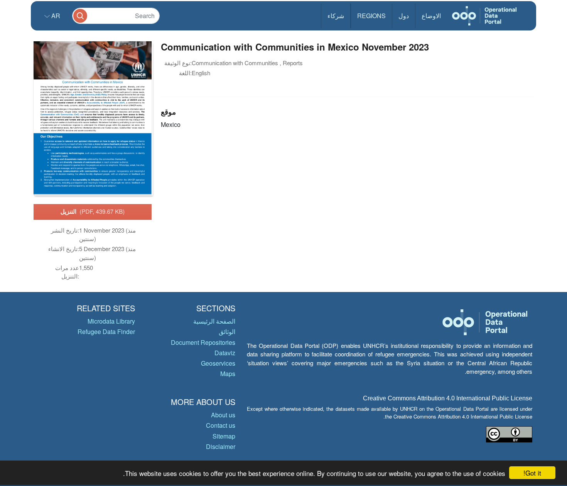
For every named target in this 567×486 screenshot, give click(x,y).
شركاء (335, 15)
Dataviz (224, 352)
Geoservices (218, 363)
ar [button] (55, 15)
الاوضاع (431, 15)
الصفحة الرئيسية (214, 321)
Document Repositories (203, 342)
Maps (227, 373)
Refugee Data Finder (106, 331)
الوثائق (227, 331)
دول (403, 15)
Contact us (220, 425)
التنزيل (93, 211)
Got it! (532, 473)
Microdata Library (111, 321)
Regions (371, 15)
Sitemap (224, 436)
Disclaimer (220, 446)
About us (223, 414)
